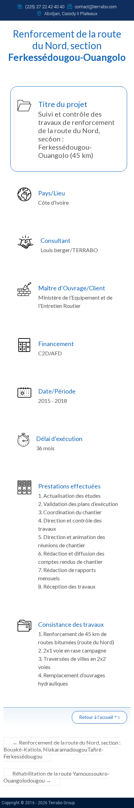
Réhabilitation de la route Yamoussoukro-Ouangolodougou (56, 777)
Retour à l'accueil (96, 717)
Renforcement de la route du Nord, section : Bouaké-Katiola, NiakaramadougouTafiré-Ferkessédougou (62, 749)
